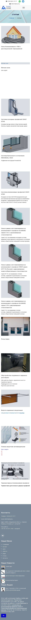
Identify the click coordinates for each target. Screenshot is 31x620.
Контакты (5, 558)
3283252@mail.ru (15, 4)
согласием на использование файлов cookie (11, 605)
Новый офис (9, 566)
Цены (4, 549)
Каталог (5, 546)
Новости (5, 551)
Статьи (4, 556)
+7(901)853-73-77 (12, 1)
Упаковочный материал (12, 580)
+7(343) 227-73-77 (10, 516)
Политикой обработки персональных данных (14, 609)
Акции (4, 553)
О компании (6, 544)
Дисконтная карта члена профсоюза (15, 575)
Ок (3, 615)
